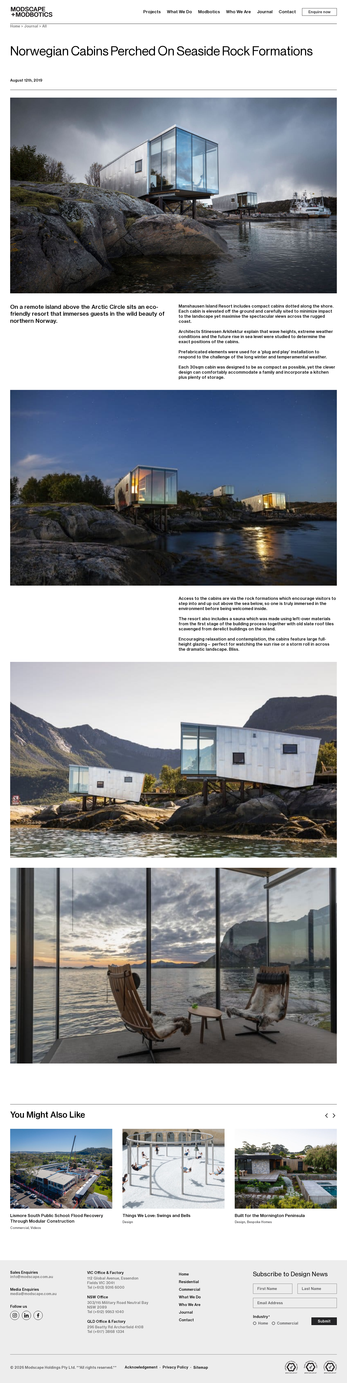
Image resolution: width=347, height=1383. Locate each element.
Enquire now (319, 12)
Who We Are (238, 11)
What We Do (179, 11)
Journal (265, 11)
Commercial (287, 1323)
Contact (287, 11)
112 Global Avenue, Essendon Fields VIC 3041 (112, 1280)
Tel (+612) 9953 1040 (105, 1312)
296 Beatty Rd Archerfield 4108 (115, 1327)
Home (15, 26)
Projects (152, 11)
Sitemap (200, 1367)
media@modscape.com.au (33, 1293)
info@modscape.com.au (31, 1276)
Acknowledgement (141, 1367)
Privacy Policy (175, 1367)
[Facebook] (38, 1315)
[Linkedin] (26, 1315)
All (44, 26)
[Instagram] (14, 1315)
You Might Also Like (47, 1115)
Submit (324, 1321)
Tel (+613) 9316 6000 (105, 1287)
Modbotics (209, 11)
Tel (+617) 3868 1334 (105, 1331)
